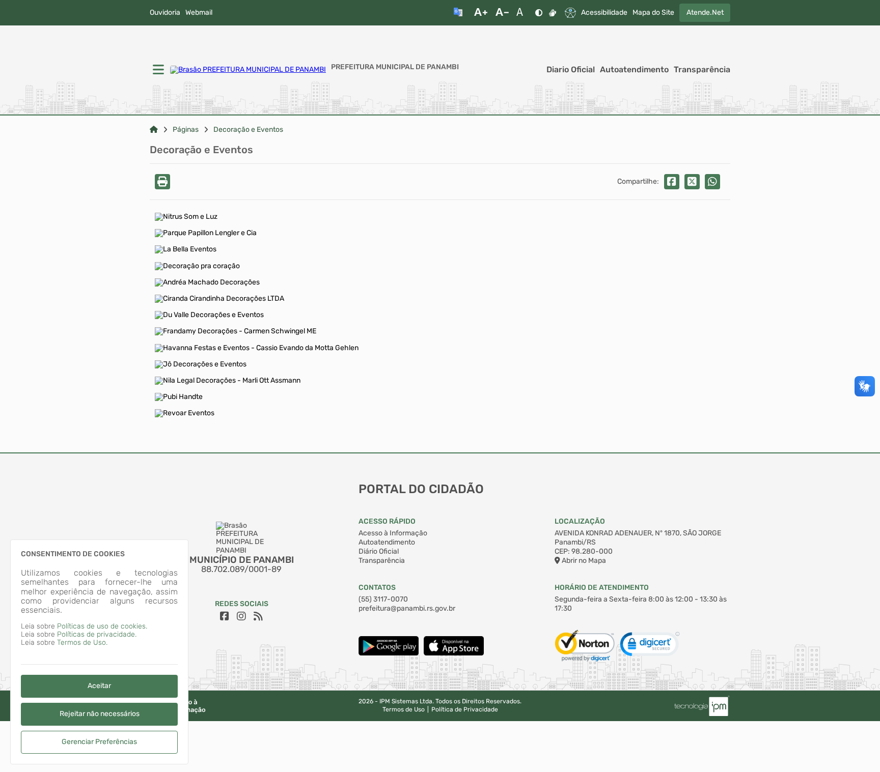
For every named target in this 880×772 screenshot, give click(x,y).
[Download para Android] (389, 653)
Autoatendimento (634, 69)
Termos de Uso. (82, 642)
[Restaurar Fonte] (522, 12)
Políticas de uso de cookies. (102, 626)
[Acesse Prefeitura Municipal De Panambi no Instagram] (241, 616)
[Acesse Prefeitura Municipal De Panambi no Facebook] (224, 616)
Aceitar (99, 685)
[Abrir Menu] (157, 70)
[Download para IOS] (454, 653)
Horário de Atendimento (602, 587)
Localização (580, 521)
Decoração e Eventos (248, 130)
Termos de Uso (403, 709)
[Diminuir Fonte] (502, 12)
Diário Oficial (379, 551)
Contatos (377, 587)
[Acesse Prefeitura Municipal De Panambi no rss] (258, 616)
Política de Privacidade (464, 709)
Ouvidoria (165, 13)
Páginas (186, 130)
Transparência (702, 69)
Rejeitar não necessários (100, 713)
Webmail (198, 13)
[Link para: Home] (154, 130)
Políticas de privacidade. (96, 634)
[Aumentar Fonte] (480, 12)
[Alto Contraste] (538, 13)
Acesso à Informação (393, 533)
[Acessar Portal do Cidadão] (248, 70)
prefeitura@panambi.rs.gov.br (407, 608)
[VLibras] (552, 13)
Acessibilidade (604, 13)
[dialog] (99, 651)
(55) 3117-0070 (383, 599)
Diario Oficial (570, 69)
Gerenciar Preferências (99, 741)
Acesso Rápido (387, 521)
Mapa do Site (653, 13)
